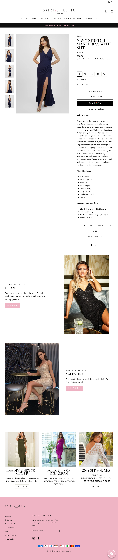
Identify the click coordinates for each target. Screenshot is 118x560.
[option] (59, 25)
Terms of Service (10, 535)
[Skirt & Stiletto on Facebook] (38, 538)
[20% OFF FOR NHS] (96, 449)
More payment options (95, 109)
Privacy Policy (10, 528)
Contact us (8, 520)
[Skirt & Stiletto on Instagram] (33, 538)
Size (79, 69)
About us (8, 516)
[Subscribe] (58, 530)
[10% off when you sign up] (22, 449)
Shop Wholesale (72, 18)
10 (85, 74)
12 (92, 74)
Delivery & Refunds (95, 225)
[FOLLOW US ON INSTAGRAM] (59, 449)
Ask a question (95, 237)
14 (98, 74)
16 (104, 74)
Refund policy (9, 539)
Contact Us (91, 18)
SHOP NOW (74, 388)
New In (24, 18)
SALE (34, 18)
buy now (12, 305)
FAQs (95, 231)
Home (79, 36)
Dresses (57, 18)
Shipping (90, 59)
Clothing (45, 18)
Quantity (81, 80)
